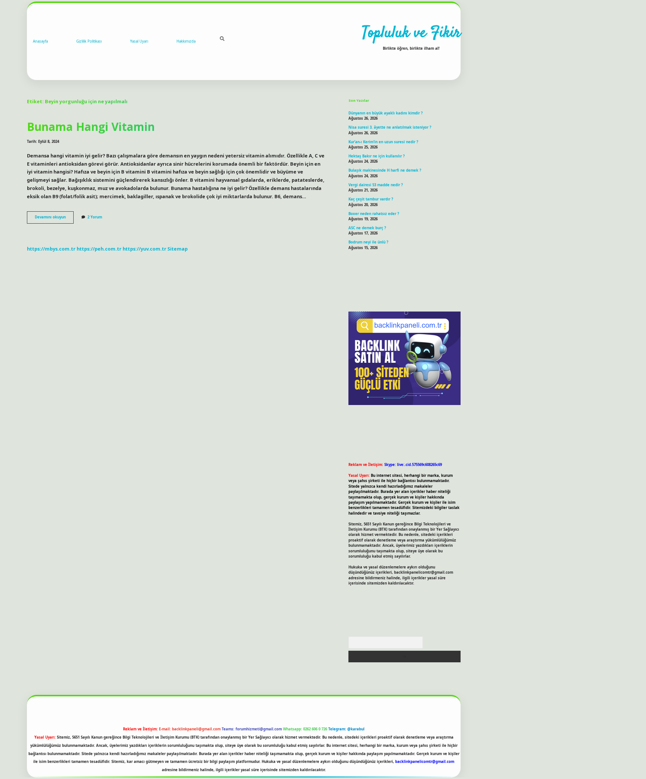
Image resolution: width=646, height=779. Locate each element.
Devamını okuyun (54, 218)
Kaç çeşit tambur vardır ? (370, 199)
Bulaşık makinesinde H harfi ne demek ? (384, 170)
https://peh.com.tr (99, 248)
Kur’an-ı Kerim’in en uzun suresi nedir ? (383, 141)
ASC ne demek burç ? (367, 228)
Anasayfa (40, 41)
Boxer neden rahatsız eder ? (373, 213)
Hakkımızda (186, 41)
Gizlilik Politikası (89, 41)
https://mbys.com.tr (51, 248)
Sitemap (177, 248)
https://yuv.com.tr (144, 248)
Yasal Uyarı (139, 41)
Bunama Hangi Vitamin (91, 126)
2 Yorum (94, 217)
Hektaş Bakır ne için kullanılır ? (376, 156)
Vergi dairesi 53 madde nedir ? (375, 185)
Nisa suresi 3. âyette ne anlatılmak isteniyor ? (389, 127)
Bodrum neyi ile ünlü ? (368, 242)
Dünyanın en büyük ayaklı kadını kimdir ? (385, 113)
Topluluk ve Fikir (411, 33)
